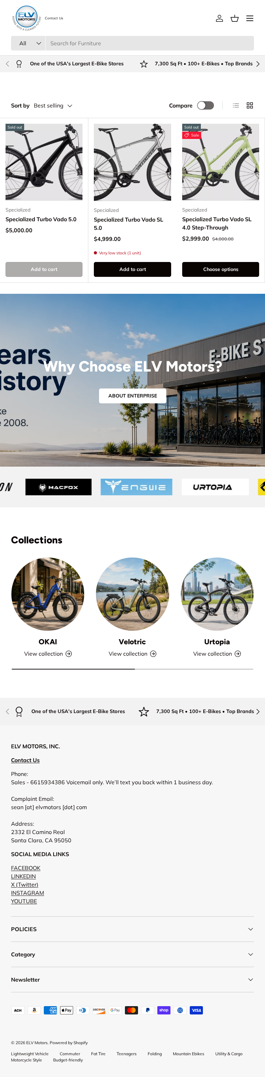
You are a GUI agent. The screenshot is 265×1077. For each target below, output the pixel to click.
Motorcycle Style (26, 1059)
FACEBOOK (25, 867)
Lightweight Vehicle (30, 1053)
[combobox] (132, 43)
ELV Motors (37, 1042)
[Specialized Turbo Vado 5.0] (44, 162)
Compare (181, 105)
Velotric (132, 641)
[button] (234, 18)
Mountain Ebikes (188, 1053)
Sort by (20, 105)
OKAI (48, 641)
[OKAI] (47, 594)
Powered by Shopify (69, 1042)
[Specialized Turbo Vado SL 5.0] (132, 162)
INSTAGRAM (27, 892)
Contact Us (54, 18)
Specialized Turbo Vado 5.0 (41, 219)
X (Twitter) (24, 884)
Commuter (70, 1053)
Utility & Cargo (229, 1053)
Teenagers (127, 1053)
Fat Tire (98, 1053)
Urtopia (217, 641)
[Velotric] (132, 594)
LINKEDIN (23, 876)
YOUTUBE (24, 901)
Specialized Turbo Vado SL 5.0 (128, 223)
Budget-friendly (68, 1059)
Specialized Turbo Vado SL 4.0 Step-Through (217, 223)
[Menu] (249, 18)
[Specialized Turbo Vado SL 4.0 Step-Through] (220, 162)
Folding (155, 1053)
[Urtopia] (217, 594)
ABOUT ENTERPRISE (132, 396)
